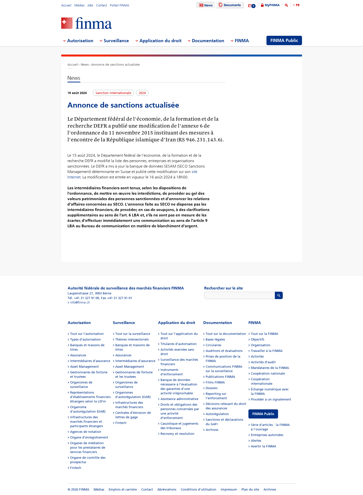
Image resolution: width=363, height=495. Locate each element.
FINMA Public (263, 414)
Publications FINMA (220, 377)
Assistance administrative (179, 399)
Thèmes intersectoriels (132, 339)
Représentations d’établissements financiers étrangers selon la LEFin (90, 397)
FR (298, 5)
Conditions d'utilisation (198, 489)
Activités (257, 356)
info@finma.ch (80, 302)
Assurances (78, 355)
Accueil (66, 5)
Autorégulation (217, 414)
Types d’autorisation (85, 339)
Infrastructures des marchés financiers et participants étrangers (86, 421)
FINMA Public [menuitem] (284, 40)
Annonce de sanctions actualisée (115, 64)
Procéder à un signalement (271, 399)
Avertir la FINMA (263, 446)
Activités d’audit (263, 362)
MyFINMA (272, 5)
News (208, 5)
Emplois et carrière (123, 489)
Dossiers (212, 388)
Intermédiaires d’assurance (90, 361)
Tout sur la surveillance (132, 334)
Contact (101, 5)
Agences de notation (85, 432)
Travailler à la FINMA (266, 351)
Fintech (75, 468)
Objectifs (257, 339)
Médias (79, 5)
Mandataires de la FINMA (270, 368)
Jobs (90, 5)
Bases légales (215, 339)
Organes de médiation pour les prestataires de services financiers (87, 447)
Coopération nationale (268, 373)
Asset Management (84, 366)
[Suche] (286, 6)
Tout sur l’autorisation (87, 334)
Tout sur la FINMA (264, 334)
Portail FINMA (119, 5)
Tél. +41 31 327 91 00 (83, 298)
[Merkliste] (250, 5)
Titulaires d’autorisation (179, 344)
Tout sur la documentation (226, 334)
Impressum (229, 489)
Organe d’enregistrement (89, 437)
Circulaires (213, 345)
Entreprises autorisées (267, 435)
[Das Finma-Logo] (86, 23)
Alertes (256, 440)
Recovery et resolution (177, 434)
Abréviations (166, 489)
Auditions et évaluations (224, 351)
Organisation (260, 345)
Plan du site (250, 489)
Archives (212, 430)
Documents (232, 5)
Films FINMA (215, 382)
